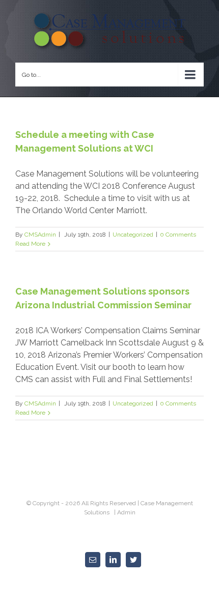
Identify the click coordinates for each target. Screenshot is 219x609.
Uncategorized (133, 234)
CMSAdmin (40, 234)
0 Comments (178, 234)
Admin (126, 512)
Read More (30, 243)
